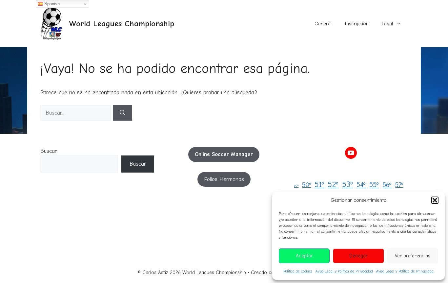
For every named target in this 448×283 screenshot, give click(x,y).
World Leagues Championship (121, 23)
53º (347, 184)
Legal (387, 24)
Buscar (48, 151)
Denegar (358, 256)
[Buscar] (122, 113)
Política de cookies (297, 271)
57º (399, 185)
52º (333, 184)
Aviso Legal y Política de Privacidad (344, 271)
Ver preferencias (412, 256)
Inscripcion (357, 24)
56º (387, 185)
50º (306, 185)
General (323, 24)
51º (319, 184)
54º (361, 185)
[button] (435, 200)
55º (374, 185)
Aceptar (304, 256)
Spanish (51, 3)
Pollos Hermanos (224, 179)
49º (296, 186)
